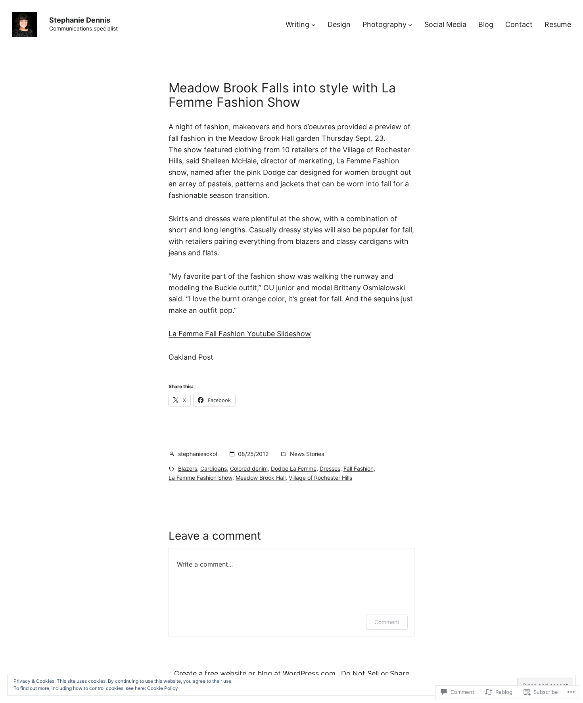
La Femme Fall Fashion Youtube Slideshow (240, 333)
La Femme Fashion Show (200, 477)
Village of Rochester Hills (320, 477)
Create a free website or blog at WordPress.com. (256, 673)
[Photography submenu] (410, 25)
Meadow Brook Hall (261, 477)
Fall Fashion (358, 468)
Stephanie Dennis (79, 20)
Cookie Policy (162, 688)
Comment (386, 622)
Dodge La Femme (293, 468)
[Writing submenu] (313, 25)
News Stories (307, 453)
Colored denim (249, 468)
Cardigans (213, 468)
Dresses (330, 468)
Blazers (187, 468)
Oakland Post (191, 357)
